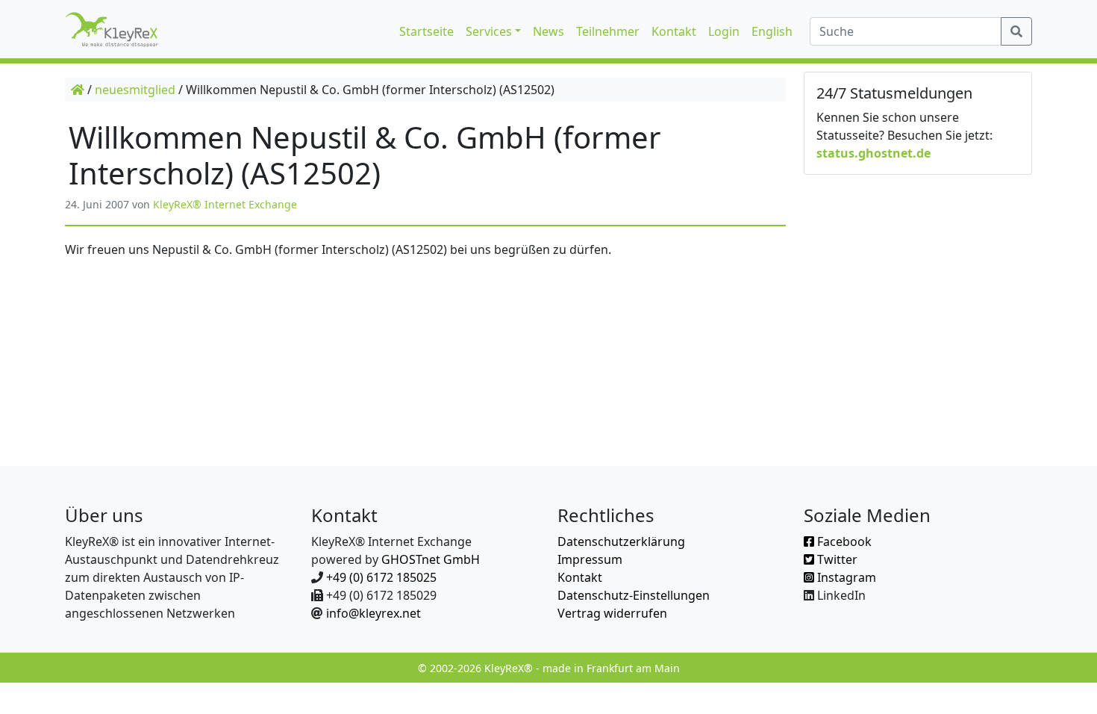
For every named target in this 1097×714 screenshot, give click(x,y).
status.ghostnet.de (873, 153)
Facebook (843, 541)
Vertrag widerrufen (612, 613)
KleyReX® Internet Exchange (225, 204)
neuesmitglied (135, 89)
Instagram (845, 577)
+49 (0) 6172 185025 (381, 577)
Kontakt (579, 577)
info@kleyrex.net (373, 613)
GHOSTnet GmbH (430, 559)
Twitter (835, 559)
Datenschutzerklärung (621, 541)
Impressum (589, 559)
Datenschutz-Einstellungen (633, 595)
